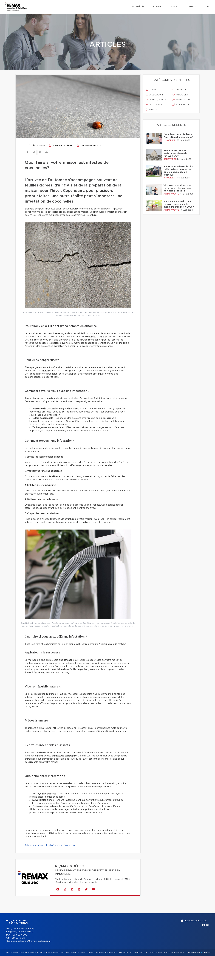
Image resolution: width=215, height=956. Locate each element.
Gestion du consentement (187, 952)
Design (153, 110)
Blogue (157, 7)
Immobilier (181, 95)
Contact (191, 7)
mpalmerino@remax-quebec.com (33, 941)
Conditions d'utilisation (161, 952)
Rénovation (182, 100)
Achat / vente (157, 100)
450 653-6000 (19, 935)
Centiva (206, 952)
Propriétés (137, 7)
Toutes (153, 90)
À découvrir (36, 146)
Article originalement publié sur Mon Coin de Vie (50, 845)
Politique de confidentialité (133, 952)
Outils (173, 7)
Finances (181, 90)
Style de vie (182, 105)
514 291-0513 (18, 938)
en (208, 7)
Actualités (156, 105)
